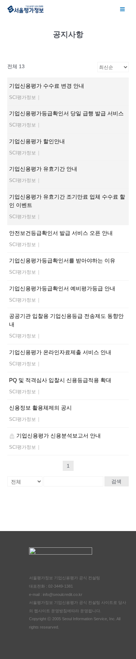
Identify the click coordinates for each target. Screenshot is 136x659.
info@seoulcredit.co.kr (62, 594)
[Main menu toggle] (122, 9)
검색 (116, 481)
